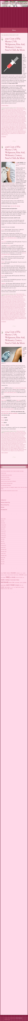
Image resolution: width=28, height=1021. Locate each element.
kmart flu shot (21, 117)
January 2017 (3, 533)
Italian (17, 579)
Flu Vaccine (20, 115)
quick (8, 585)
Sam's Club (14, 123)
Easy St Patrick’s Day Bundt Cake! (6, 483)
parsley (24, 582)
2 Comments (3, 136)
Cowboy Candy (3, 473)
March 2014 (3, 543)
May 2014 (2, 541)
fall (10, 577)
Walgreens (9, 128)
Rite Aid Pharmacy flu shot (17, 122)
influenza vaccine (17, 116)
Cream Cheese (15, 574)
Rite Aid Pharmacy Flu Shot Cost (13, 308)
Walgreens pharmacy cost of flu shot (7, 448)
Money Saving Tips (20, 107)
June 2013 (2, 561)
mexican (21, 582)
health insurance (4, 116)
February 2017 (3, 531)
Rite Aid (2, 121)
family (13, 577)
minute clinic (24, 118)
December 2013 (3, 549)
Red (20, 585)
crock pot (21, 574)
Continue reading (5, 105)
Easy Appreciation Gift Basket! (6, 485)
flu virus (23, 115)
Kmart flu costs (15, 117)
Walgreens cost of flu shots (8, 314)
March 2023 (3, 522)
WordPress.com (7, 1019)
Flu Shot (4, 300)
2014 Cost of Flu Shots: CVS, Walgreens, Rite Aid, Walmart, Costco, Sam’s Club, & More (15, 337)
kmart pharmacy (8, 118)
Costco (15, 109)
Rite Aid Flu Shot (20, 121)
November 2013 (3, 551)
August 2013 (3, 557)
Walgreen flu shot (4, 128)
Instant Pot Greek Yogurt (5, 477)
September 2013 (3, 555)
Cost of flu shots (10, 109)
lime (13, 582)
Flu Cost (22, 434)
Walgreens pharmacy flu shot (6, 317)
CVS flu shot (13, 111)
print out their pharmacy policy (10, 237)
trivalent (21, 127)
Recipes (2, 507)
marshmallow (17, 582)
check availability (13, 413)
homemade (13, 579)
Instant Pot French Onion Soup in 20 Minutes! (8, 481)
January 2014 (3, 547)
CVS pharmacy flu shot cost (21, 112)
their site (8, 245)
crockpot (25, 574)
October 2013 (3, 553)
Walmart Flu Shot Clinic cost (6, 133)
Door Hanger (3, 577)
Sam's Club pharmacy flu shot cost (7, 311)
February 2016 (3, 535)
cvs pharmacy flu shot (12, 112)
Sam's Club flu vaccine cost (21, 442)
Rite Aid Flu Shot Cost (10, 307)
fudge (23, 577)
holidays (7, 580)
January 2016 (3, 537)
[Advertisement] (14, 17)
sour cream (11, 587)
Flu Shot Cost (14, 300)
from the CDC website (15, 206)
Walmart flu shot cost (14, 133)
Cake (4, 573)
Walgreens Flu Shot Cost (15, 129)
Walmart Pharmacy (4, 134)
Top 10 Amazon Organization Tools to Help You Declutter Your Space (12, 471)
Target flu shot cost (6, 312)
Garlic (3, 580)
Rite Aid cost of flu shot (8, 121)
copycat (5, 574)
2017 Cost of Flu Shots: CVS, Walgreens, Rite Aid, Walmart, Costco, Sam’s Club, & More (15, 44)
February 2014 (3, 545)
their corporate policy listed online (19, 388)
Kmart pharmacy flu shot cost (16, 118)
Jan (2, 38)
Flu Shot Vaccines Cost (5, 115)
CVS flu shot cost (19, 111)
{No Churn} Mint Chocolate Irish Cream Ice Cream (9, 490)
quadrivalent (7, 306)
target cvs (13, 126)
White (8, 588)
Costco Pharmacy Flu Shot (15, 110)
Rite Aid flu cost (14, 121)
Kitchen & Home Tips (5, 502)
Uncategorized (4, 509)
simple (2, 587)
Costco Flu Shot (19, 109)
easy (8, 577)
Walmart (4, 132)
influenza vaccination (10, 116)
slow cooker (7, 587)
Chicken (8, 573)
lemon (10, 582)
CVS (10, 111)
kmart (4, 117)
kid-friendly (5, 582)
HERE (17, 164)
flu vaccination (15, 115)
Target (10, 126)
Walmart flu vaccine (21, 133)
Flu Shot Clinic (9, 300)
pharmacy (3, 306)
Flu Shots (11, 115)
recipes (17, 585)
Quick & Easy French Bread (5, 479)
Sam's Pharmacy (6, 126)
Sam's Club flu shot (20, 123)
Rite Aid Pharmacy (9, 122)
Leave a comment (4, 452)
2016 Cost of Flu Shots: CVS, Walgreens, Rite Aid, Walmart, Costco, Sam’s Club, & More (15, 152)
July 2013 (2, 559)
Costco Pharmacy (8, 110)
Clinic (7, 109)
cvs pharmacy (6, 112)
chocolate (13, 573)
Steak (14, 587)
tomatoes (22, 587)
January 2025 (3, 518)
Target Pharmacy (6, 127)
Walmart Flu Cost (9, 132)
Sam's (11, 123)
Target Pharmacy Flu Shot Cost (14, 127)
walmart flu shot (15, 132)
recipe (12, 585)
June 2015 (2, 539)
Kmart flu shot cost (15, 303)
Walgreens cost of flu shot (15, 128)
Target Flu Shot (18, 126)
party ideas (3, 585)
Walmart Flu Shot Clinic (22, 132)
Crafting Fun (3, 500)
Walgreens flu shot (8, 129)
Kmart (2, 266)
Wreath (11, 588)
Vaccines (24, 127)
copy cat (2, 574)
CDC (5, 109)
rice (22, 585)
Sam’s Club (3, 241)
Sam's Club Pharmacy (5, 443)
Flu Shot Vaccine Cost (20, 300)
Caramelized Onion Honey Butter (6, 475)
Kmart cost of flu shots (9, 117)
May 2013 (2, 563)
